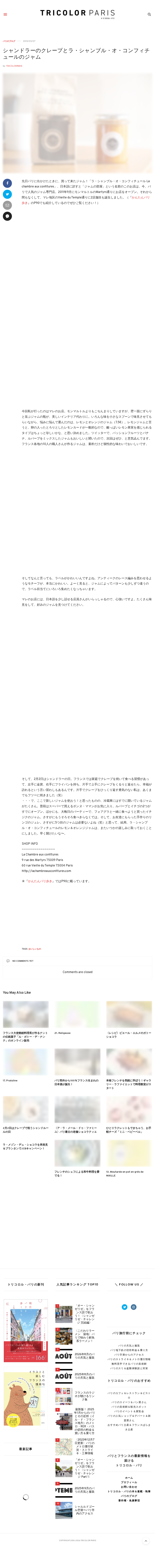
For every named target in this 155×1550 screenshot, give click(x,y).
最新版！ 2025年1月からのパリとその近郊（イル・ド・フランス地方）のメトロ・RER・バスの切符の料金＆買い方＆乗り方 (84, 1421)
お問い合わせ (129, 1487)
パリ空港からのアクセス (129, 1354)
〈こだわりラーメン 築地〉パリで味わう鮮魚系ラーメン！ (85, 1336)
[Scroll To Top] (146, 1541)
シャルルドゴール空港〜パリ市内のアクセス (85, 1510)
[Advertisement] (87, 248)
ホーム (129, 1478)
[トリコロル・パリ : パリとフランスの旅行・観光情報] (77, 14)
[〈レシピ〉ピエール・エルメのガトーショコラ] (129, 1014)
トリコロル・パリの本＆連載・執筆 (129, 1491)
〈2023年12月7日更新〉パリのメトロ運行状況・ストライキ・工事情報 (85, 1446)
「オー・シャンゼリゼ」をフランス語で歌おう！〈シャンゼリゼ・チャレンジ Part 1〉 (85, 1468)
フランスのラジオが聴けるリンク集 (85, 1396)
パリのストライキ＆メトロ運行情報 (129, 1359)
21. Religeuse (62, 1033)
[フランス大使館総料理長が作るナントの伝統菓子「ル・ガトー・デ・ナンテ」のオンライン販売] (26, 1014)
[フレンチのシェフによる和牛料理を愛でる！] (77, 1153)
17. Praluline (10, 1080)
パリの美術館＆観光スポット (129, 1407)
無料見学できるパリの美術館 (129, 1364)
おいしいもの (35, 949)
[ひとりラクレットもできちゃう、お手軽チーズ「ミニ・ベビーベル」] (129, 1109)
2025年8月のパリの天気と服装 (85, 1376)
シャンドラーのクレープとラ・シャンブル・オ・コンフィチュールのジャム (76, 54)
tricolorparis (14, 66)
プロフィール (129, 1482)
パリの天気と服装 (129, 1345)
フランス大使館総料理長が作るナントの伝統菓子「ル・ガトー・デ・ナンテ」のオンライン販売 (25, 1037)
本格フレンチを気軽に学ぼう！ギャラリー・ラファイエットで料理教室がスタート (128, 1084)
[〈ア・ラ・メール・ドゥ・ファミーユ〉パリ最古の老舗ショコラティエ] (77, 1109)
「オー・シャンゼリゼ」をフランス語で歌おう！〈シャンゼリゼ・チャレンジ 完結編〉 (85, 1314)
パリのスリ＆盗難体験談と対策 (129, 1368)
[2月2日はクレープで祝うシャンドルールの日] (26, 1109)
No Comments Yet (22, 961)
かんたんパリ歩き (40, 881)
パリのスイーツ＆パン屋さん (129, 1402)
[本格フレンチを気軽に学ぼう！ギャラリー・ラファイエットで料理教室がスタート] (129, 1061)
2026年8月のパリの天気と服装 (85, 1356)
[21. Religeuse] (77, 1014)
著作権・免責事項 (129, 1500)
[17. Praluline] (26, 1061)
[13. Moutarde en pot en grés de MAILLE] (129, 1153)
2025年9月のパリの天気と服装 (85, 1490)
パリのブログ (9, 41)
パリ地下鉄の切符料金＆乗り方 (129, 1350)
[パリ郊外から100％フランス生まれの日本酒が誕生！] (77, 1061)
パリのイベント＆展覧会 (129, 1411)
